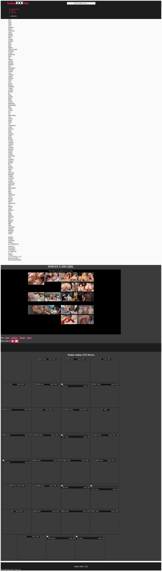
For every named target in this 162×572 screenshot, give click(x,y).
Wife (9, 186)
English (10, 237)
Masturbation (12, 105)
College (10, 61)
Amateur (10, 69)
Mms (9, 46)
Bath (9, 191)
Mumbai (10, 78)
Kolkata (10, 91)
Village (10, 76)
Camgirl (10, 90)
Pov (9, 164)
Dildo (10, 201)
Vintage (10, 154)
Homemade (11, 68)
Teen (9, 20)
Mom (9, 37)
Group (10, 127)
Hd (9, 58)
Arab (9, 73)
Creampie (11, 178)
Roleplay (11, 149)
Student (10, 36)
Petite (10, 213)
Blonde (10, 139)
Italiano (10, 242)
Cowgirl (10, 140)
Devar (10, 24)
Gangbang (11, 227)
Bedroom (11, 230)
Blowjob (10, 220)
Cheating (11, 74)
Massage (10, 174)
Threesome (11, 183)
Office (10, 233)
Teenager (22, 338)
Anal (9, 171)
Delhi (10, 56)
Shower (10, 198)
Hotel (10, 100)
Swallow (11, 142)
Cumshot (11, 159)
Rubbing (10, 210)
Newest (13, 12)
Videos (29, 338)
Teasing (10, 200)
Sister (10, 22)
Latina (10, 135)
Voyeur (10, 179)
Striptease (11, 86)
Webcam (10, 129)
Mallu (10, 193)
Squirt (10, 120)
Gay (9, 123)
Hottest (13, 11)
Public (10, 29)
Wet (9, 211)
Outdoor (10, 41)
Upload (76, 566)
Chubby (10, 176)
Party (9, 130)
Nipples (10, 96)
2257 (86, 566)
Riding (10, 215)
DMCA (82, 566)
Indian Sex (11, 30)
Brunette (10, 63)
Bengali (10, 85)
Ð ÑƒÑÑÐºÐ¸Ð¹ (13, 244)
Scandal (10, 232)
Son (9, 66)
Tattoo (10, 108)
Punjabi (10, 101)
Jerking (10, 118)
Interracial (11, 184)
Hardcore (11, 51)
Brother (10, 34)
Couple (10, 52)
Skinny (10, 152)
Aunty (10, 32)
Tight (9, 208)
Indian (7, 338)
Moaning (11, 216)
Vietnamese (11, 249)
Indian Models (15, 9)
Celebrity (11, 144)
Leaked (10, 71)
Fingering (11, 172)
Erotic (10, 122)
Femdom (11, 134)
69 (9, 93)
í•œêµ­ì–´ (10, 254)
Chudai (10, 88)
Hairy (10, 42)
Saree (10, 44)
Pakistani (11, 27)
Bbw (9, 189)
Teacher (10, 39)
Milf (9, 223)
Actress (10, 110)
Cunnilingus (11, 125)
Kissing (10, 162)
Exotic (10, 166)
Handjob (10, 64)
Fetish (10, 132)
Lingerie (10, 228)
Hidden (10, 59)
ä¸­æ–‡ (10, 253)
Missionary (11, 103)
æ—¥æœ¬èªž (12, 251)
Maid (9, 225)
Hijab (10, 95)
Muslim (10, 206)
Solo (9, 157)
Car (9, 205)
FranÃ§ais (11, 240)
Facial (10, 83)
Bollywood (11, 54)
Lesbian (10, 181)
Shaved (10, 151)
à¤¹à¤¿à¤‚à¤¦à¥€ (13, 258)
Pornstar (10, 167)
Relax (10, 137)
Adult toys (14, 338)
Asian (10, 196)
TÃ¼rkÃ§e (11, 248)
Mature (10, 222)
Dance (10, 145)
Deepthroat (11, 194)
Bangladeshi (12, 188)
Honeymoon (12, 115)
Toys (9, 117)
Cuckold (10, 147)
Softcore (10, 161)
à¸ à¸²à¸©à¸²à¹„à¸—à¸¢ (14, 256)
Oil (9, 113)
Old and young (12, 49)
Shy (9, 112)
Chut (9, 25)
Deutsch (10, 238)
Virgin (10, 79)
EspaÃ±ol (11, 246)
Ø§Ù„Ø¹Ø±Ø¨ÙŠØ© (14, 260)
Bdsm (10, 98)
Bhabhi (10, 47)
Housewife (11, 156)
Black (10, 169)
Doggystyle (11, 203)
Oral (9, 81)
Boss (9, 107)
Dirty (9, 218)
